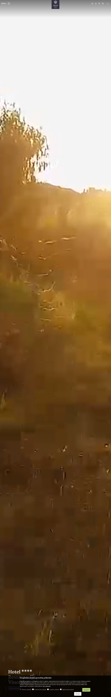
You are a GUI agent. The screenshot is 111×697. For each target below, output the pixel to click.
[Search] (92, 3)
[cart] (102, 3)
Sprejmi (86, 690)
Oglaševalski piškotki (68, 689)
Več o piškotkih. (47, 686)
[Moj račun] (96, 3)
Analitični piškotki (54, 689)
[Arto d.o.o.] (55, 3)
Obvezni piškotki (26, 689)
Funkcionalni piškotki (40, 689)
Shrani (78, 694)
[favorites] (99, 3)
